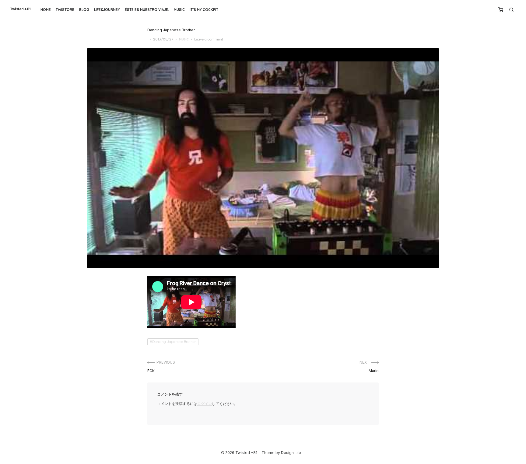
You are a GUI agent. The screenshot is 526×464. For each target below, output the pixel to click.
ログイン (204, 404)
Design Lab (291, 453)
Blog (84, 9)
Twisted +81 (20, 9)
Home (45, 9)
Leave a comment (208, 39)
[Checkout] (500, 9)
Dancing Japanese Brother (174, 341)
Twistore (65, 9)
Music (179, 9)
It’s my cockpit (204, 9)
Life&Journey (107, 9)
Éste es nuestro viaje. (147, 9)
